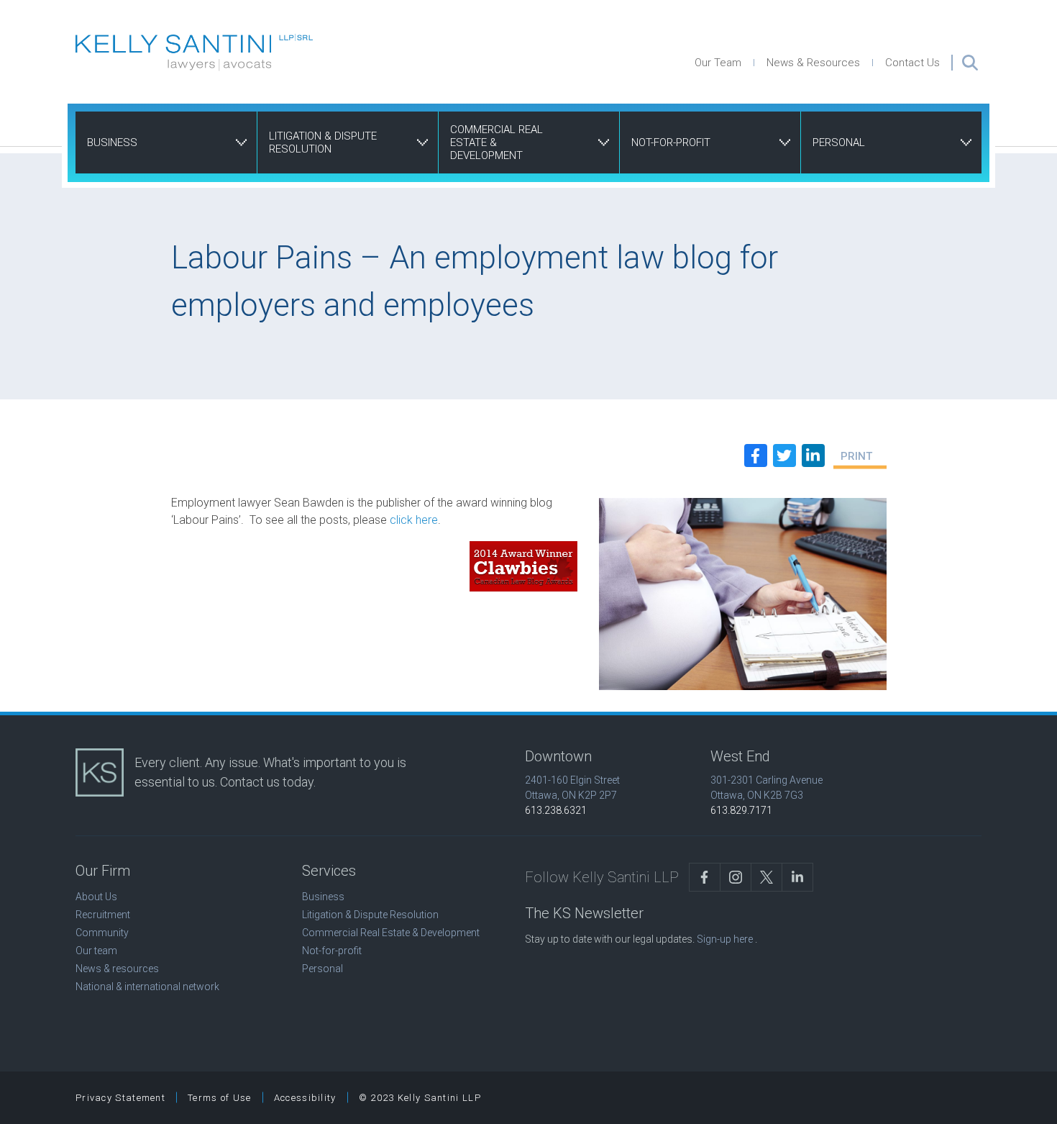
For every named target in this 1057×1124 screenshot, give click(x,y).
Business (112, 142)
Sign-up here (725, 939)
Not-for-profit (670, 142)
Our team (96, 950)
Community (102, 932)
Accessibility (305, 1097)
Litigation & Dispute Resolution (323, 142)
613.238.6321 (556, 810)
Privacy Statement (120, 1097)
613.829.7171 (741, 810)
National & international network (147, 986)
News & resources (117, 968)
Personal (839, 142)
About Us (96, 896)
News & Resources (813, 62)
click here (414, 520)
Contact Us (912, 62)
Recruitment (103, 914)
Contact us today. (268, 781)
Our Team (718, 62)
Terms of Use (220, 1097)
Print (856, 456)
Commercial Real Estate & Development (496, 142)
